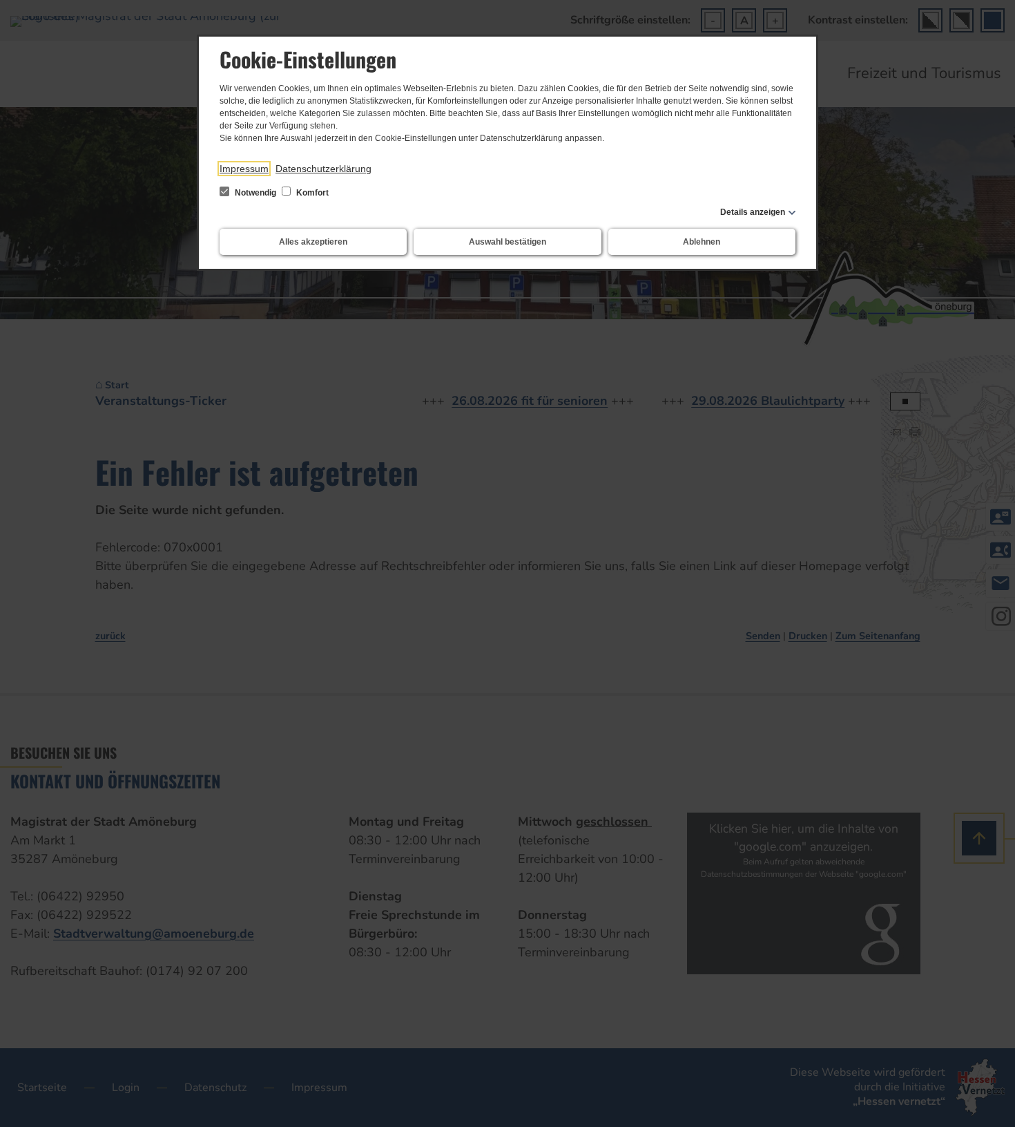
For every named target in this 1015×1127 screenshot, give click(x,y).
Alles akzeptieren (313, 242)
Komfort (311, 193)
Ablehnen (701, 242)
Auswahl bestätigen (507, 242)
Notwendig (255, 193)
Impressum (244, 168)
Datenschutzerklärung (323, 168)
